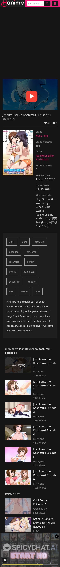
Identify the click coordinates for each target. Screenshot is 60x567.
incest (12, 271)
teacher (32, 281)
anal (24, 241)
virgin (24, 291)
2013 (11, 241)
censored (31, 251)
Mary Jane (42, 135)
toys (11, 291)
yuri (38, 291)
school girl (14, 281)
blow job (39, 241)
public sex (29, 271)
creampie (14, 261)
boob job (14, 251)
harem (30, 261)
